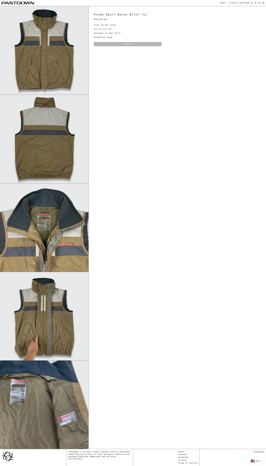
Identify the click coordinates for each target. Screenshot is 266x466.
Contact (182, 455)
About (181, 452)
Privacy (182, 460)
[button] (263, 3)
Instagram (258, 452)
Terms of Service (188, 463)
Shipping (183, 457)
